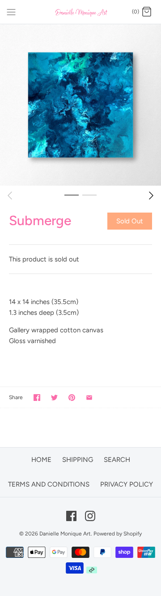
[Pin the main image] (71, 397)
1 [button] (71, 194)
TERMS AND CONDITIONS (48, 484)
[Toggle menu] (11, 11)
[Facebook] (71, 516)
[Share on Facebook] (37, 397)
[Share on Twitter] (54, 397)
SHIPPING (77, 460)
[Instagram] (90, 516)
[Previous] (10, 195)
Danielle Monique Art (65, 534)
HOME (41, 460)
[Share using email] (89, 397)
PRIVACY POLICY (126, 484)
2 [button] (89, 194)
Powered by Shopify (117, 534)
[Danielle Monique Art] (81, 11)
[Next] (151, 195)
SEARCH (117, 460)
